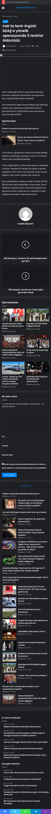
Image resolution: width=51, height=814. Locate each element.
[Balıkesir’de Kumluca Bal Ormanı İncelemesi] (9, 657)
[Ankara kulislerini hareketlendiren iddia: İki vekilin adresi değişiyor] (13, 341)
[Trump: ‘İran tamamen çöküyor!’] (9, 679)
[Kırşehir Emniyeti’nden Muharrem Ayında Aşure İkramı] (13, 315)
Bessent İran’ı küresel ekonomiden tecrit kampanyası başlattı (21, 687)
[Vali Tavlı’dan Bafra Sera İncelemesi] (9, 613)
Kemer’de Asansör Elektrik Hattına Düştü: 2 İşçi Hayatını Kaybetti (31, 532)
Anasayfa (8, 16)
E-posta (5, 446)
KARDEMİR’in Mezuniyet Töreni (31, 631)
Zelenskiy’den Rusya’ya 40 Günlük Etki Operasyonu (36, 379)
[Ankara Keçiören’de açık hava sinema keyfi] (9, 522)
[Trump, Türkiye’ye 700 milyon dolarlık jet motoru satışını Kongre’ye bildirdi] (13, 368)
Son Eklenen (25, 486)
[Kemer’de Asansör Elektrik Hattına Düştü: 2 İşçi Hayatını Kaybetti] (9, 140)
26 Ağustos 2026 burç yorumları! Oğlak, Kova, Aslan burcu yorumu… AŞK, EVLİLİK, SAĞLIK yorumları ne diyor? (32, 546)
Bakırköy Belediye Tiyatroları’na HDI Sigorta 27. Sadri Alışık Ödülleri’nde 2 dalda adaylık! (24, 569)
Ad (3, 436)
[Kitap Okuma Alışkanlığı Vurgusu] (37, 341)
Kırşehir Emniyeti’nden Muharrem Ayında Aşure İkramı (13, 326)
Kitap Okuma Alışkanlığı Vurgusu (37, 351)
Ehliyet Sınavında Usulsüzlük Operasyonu (20, 128)
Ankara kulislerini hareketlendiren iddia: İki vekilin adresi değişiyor (13, 352)
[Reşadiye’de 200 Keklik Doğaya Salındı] (37, 315)
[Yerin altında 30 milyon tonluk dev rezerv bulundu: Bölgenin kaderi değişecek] (9, 559)
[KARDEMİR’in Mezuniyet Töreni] (9, 635)
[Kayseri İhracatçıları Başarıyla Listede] (9, 646)
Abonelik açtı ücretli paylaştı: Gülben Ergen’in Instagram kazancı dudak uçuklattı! (31, 503)
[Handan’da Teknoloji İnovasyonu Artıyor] (9, 602)
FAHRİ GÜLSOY (11, 46)
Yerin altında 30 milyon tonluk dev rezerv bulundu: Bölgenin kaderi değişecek (31, 559)
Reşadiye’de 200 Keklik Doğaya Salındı (36, 324)
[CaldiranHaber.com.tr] (25, 7)
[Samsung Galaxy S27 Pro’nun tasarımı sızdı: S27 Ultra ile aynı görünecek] (9, 590)
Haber (15, 16)
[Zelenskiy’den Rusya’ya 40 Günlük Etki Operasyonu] (37, 368)
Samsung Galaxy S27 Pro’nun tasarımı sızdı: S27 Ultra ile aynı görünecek (32, 589)
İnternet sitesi (7, 455)
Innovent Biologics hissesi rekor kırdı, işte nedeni (25, 2)
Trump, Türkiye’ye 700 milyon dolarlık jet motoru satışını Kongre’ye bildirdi (12, 380)
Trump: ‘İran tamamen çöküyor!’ (32, 675)
